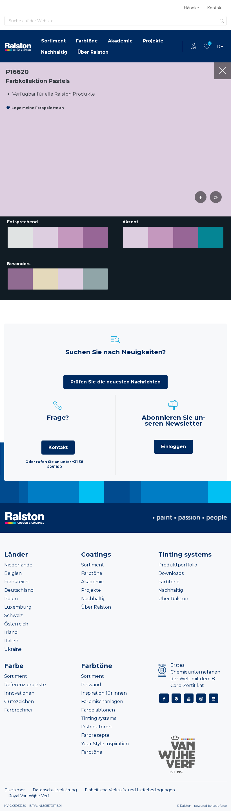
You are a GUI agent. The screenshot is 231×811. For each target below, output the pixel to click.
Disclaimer (14, 789)
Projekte (153, 41)
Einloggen (173, 446)
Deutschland (19, 590)
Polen (11, 598)
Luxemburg (18, 607)
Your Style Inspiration (105, 743)
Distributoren (96, 726)
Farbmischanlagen (102, 701)
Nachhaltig (54, 52)
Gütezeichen (19, 701)
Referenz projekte (25, 684)
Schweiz (13, 615)
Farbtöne (87, 41)
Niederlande (18, 565)
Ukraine (13, 649)
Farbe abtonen (98, 710)
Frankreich (16, 581)
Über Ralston (92, 52)
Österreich (16, 624)
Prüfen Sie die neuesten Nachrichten (115, 382)
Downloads (171, 573)
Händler (191, 7)
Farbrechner (18, 710)
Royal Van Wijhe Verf (28, 795)
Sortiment (53, 41)
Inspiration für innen (104, 693)
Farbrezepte (95, 735)
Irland (11, 632)
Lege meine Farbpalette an (38, 108)
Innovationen (19, 693)
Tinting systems (98, 718)
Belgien (13, 573)
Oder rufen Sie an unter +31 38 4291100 (54, 464)
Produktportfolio (177, 565)
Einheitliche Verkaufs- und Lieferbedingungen (130, 789)
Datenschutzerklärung (55, 789)
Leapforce (219, 806)
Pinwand (91, 684)
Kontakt (215, 7)
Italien (11, 640)
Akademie (120, 41)
